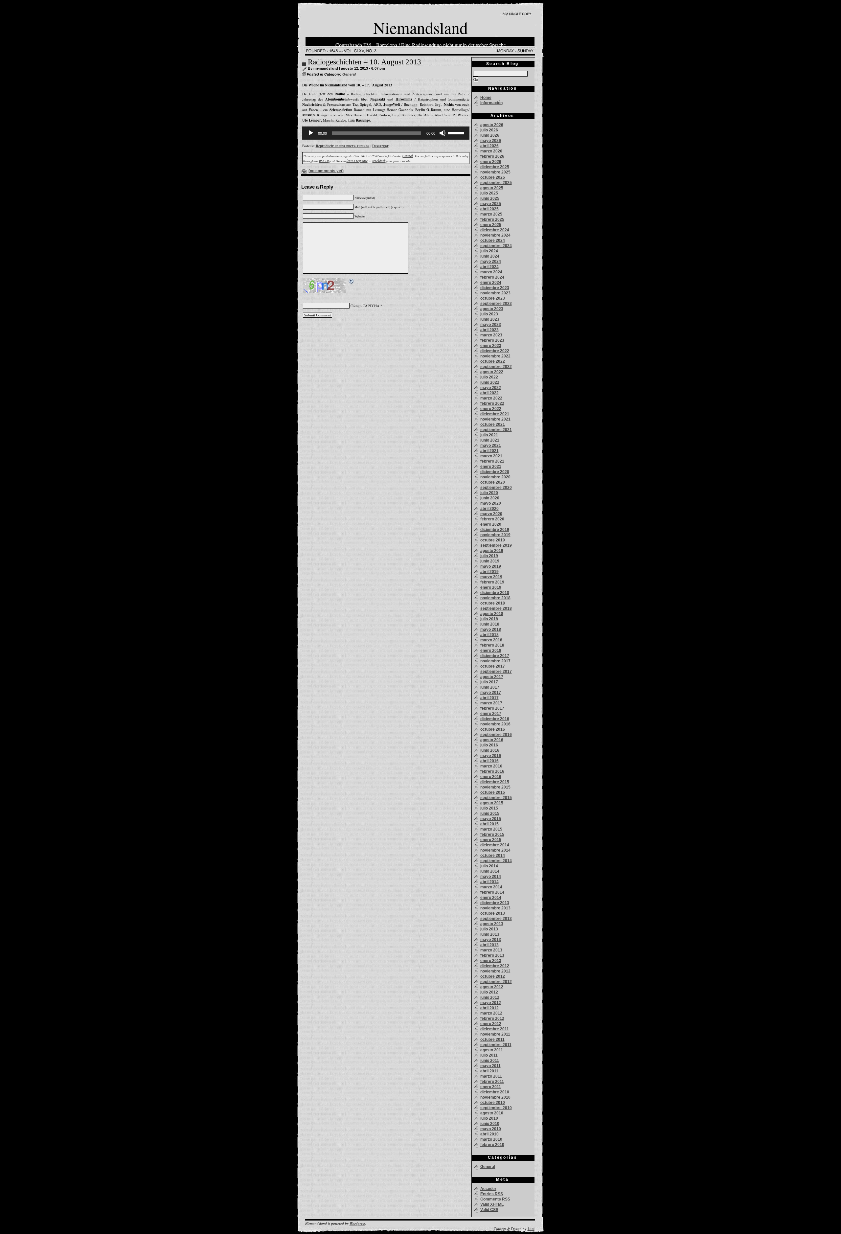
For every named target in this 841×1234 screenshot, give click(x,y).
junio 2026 (489, 135)
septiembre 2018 (496, 608)
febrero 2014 (492, 892)
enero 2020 (490, 524)
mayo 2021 (490, 445)
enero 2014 (490, 897)
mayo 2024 (490, 261)
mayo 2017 (490, 692)
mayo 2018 (490, 629)
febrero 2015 (492, 834)
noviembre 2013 (495, 908)
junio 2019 (489, 561)
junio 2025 (489, 198)
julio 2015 (489, 808)
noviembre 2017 (495, 661)
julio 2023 (489, 314)
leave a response (357, 161)
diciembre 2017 (494, 655)
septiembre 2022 (496, 366)
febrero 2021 (492, 461)
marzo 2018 (491, 640)
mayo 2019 (490, 566)
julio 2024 (489, 251)
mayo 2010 (490, 1129)
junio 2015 (489, 813)
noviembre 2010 (495, 1097)
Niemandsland (420, 27)
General (349, 74)
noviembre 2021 (495, 419)
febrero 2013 (492, 955)
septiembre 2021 (496, 429)
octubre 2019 (492, 540)
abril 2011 (489, 1071)
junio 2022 (489, 382)
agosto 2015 (491, 803)
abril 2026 (489, 146)
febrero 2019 (492, 582)
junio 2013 (489, 934)
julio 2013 (489, 929)
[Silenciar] (442, 133)
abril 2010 (489, 1134)
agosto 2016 (491, 740)
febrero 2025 (492, 219)
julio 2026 (489, 130)
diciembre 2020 (494, 471)
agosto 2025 (491, 188)
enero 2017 (490, 713)
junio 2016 (489, 750)
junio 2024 (489, 256)
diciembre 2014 (494, 845)
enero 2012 (490, 1023)
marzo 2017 (491, 703)
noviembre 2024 (495, 235)
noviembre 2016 (495, 724)
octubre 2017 (492, 666)
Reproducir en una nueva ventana (343, 146)
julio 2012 (489, 992)
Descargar (380, 146)
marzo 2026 (491, 151)
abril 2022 (489, 393)
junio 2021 (489, 440)
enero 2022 (490, 408)
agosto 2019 (491, 550)
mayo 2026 (490, 140)
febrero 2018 (492, 645)
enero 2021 (490, 466)
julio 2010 (489, 1118)
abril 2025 (489, 209)
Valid (492, 1204)
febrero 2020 (492, 519)
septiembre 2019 (496, 545)
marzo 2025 (491, 214)
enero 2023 (490, 345)
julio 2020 (489, 493)
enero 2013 (490, 960)
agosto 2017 (491, 676)
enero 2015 (490, 839)
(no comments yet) (326, 171)
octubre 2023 (492, 298)
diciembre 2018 (494, 592)
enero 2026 (490, 161)
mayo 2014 (490, 876)
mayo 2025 (490, 203)
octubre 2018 (492, 603)
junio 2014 (489, 871)
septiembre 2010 (496, 1108)
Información (491, 103)
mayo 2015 (490, 818)
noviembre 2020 (495, 477)
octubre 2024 (492, 240)
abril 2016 (489, 761)
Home (485, 97)
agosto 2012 (491, 987)
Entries (491, 1194)
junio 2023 (489, 319)
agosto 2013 (491, 924)
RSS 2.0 (324, 161)
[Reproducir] (310, 133)
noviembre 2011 (495, 1034)
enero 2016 (490, 776)
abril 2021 (489, 450)
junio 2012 (489, 997)
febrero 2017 (492, 708)
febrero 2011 (492, 1081)
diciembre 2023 (494, 288)
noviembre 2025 (495, 172)
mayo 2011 (490, 1065)
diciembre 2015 (494, 782)
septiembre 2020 (496, 487)
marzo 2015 (491, 829)
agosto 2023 (491, 309)
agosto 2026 (491, 125)
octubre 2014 (492, 855)
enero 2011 (490, 1087)
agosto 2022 (491, 372)
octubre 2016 (492, 729)
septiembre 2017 (496, 671)
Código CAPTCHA (365, 305)
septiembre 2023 (496, 303)
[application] (385, 133)
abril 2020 (489, 508)
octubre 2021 (492, 424)
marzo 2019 (491, 577)
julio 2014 (489, 866)
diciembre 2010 (494, 1092)
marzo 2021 (491, 456)
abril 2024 (489, 266)
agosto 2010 (491, 1113)
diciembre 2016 (494, 719)
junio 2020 (489, 498)
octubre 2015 (492, 792)
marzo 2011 (491, 1076)
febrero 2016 (492, 771)
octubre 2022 (492, 361)
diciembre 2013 (494, 903)
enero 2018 (490, 650)
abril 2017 (489, 698)
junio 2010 (489, 1123)
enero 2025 (490, 224)
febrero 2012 (492, 1018)
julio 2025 (489, 193)
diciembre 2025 (494, 167)
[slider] (457, 132)
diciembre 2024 (494, 230)
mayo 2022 (490, 387)
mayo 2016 (490, 755)
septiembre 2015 (496, 797)
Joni (531, 1228)
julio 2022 (489, 377)
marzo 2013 (491, 950)
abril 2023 (489, 330)
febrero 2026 (492, 156)
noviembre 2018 (495, 598)
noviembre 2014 (495, 850)
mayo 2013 (490, 939)
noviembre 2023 (495, 293)
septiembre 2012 (496, 981)
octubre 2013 (492, 913)
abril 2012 (489, 1008)
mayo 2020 (490, 503)
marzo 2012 (491, 1013)
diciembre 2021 (494, 414)
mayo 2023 (490, 324)
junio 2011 (489, 1060)
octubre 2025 (492, 177)
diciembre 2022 (494, 351)
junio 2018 (489, 624)
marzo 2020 (491, 514)
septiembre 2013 (496, 918)
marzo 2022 (491, 398)
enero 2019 (490, 587)
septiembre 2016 (496, 734)
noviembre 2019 (495, 535)
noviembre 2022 (495, 356)
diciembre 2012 (494, 966)
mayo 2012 (490, 1002)
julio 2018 (489, 619)
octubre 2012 (492, 976)
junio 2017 (489, 687)
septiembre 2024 (496, 245)
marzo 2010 (491, 1139)
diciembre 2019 (494, 529)
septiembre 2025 (496, 182)
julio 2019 (489, 556)
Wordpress (357, 1223)
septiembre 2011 (495, 1044)
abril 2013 (489, 945)
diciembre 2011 (494, 1029)
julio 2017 (489, 682)
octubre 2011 (492, 1039)
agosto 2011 (491, 1050)
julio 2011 (489, 1055)
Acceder (488, 1188)
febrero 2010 (492, 1144)
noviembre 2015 (495, 787)
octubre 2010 (492, 1102)
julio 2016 (489, 745)
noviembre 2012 (495, 971)
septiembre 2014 (496, 860)
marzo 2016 (491, 766)
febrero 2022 (492, 403)
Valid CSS (489, 1209)
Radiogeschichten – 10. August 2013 (364, 62)
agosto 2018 (491, 613)
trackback (379, 161)
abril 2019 (489, 571)
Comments (495, 1199)
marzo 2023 (491, 335)
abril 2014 (489, 882)
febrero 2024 (492, 277)
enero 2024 (490, 282)
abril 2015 (489, 824)
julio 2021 (489, 435)
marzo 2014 (491, 887)
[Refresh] (351, 282)
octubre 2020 (492, 482)
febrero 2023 (492, 340)
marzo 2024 (491, 272)
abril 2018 (489, 634)
